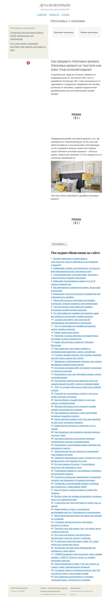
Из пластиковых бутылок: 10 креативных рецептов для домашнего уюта (73, 466)
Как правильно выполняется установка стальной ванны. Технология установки (72, 578)
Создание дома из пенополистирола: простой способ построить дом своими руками (75, 572)
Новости (54, 14)
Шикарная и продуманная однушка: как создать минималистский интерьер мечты (76, 363)
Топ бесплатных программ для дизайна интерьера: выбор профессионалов (72, 308)
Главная (42, 14)
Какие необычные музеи (66, 332)
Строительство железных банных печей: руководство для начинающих (26, 35)
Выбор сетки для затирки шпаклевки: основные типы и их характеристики (76, 498)
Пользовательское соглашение (58, 588)
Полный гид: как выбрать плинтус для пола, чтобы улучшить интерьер (74, 395)
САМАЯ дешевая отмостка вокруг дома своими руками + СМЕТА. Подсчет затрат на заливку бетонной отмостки (76, 557)
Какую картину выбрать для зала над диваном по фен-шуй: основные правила (75, 421)
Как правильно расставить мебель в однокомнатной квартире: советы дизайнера (73, 350)
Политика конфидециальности (50, 591)
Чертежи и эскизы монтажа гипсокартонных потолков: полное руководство (74, 337)
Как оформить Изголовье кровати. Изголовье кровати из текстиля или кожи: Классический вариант (76, 65)
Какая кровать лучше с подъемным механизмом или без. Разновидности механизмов (75, 511)
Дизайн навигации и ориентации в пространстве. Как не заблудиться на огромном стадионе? (74, 261)
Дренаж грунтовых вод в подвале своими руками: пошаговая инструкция (73, 408)
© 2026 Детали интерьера (19, 588)
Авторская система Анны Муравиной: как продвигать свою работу (73, 549)
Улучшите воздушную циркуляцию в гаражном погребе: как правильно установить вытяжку (76, 478)
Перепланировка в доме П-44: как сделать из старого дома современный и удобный (75, 565)
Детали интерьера (55, 5)
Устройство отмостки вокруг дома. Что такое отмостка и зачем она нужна (75, 543)
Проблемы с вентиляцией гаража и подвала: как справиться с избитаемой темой (75, 485)
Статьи (65, 14)
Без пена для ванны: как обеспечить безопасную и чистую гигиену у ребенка (71, 536)
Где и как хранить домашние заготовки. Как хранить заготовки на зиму (28, 46)
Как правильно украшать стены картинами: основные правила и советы (74, 414)
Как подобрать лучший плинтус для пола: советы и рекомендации (73, 401)
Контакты (44, 588)
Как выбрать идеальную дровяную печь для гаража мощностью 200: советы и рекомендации (75, 382)
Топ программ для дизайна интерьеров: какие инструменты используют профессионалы (75, 315)
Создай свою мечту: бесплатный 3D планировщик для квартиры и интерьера (71, 321)
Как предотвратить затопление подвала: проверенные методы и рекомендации (73, 440)
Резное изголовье (89, 32)
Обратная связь (75, 588)
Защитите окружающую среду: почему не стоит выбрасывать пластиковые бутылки (76, 459)
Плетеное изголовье (64, 32)
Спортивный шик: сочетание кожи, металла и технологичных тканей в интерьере (74, 276)
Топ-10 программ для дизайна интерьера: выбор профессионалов (73, 327)
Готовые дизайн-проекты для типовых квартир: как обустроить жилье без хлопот (76, 356)
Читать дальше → (59, 244)
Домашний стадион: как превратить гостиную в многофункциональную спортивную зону (75, 270)
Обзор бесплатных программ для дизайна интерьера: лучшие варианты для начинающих (74, 302)
